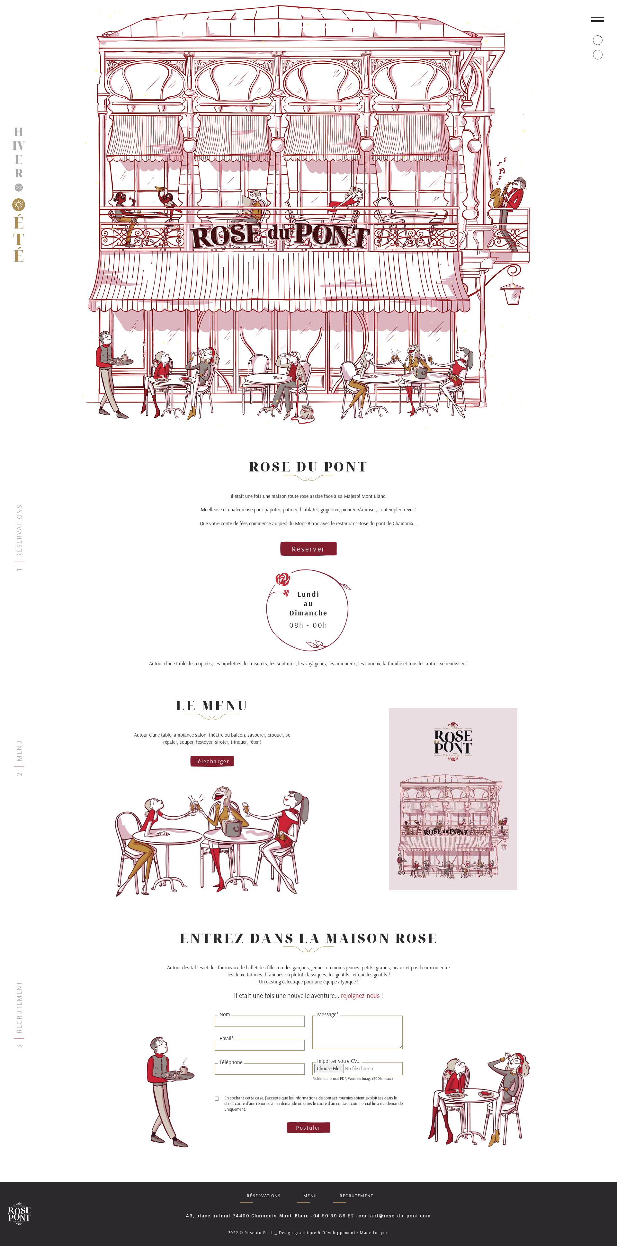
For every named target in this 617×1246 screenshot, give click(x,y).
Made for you (374, 1232)
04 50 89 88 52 (333, 1215)
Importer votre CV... (339, 1060)
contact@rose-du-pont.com (395, 1215)
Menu (310, 1195)
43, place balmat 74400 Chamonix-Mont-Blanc (247, 1215)
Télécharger (212, 761)
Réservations (264, 1195)
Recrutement (356, 1195)
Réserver (308, 549)
